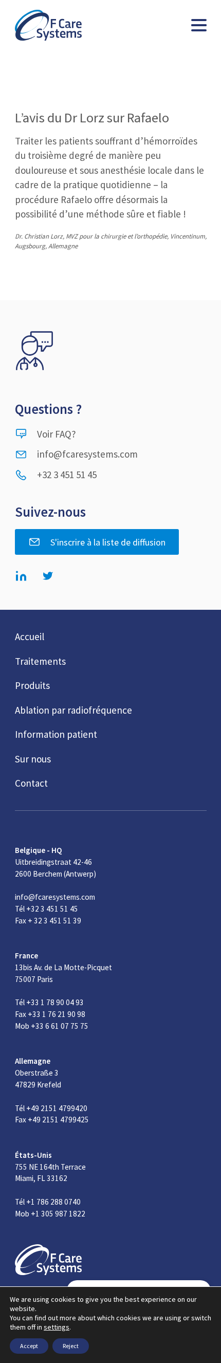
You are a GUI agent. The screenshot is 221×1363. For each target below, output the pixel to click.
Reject (71, 1346)
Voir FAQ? (56, 434)
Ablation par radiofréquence (73, 710)
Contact (31, 783)
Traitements (40, 661)
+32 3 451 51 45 (67, 474)
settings (56, 1327)
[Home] (48, 25)
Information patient (56, 734)
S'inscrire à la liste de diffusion (107, 542)
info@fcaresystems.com (87, 454)
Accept (29, 1346)
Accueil (29, 636)
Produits (32, 685)
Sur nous (33, 759)
